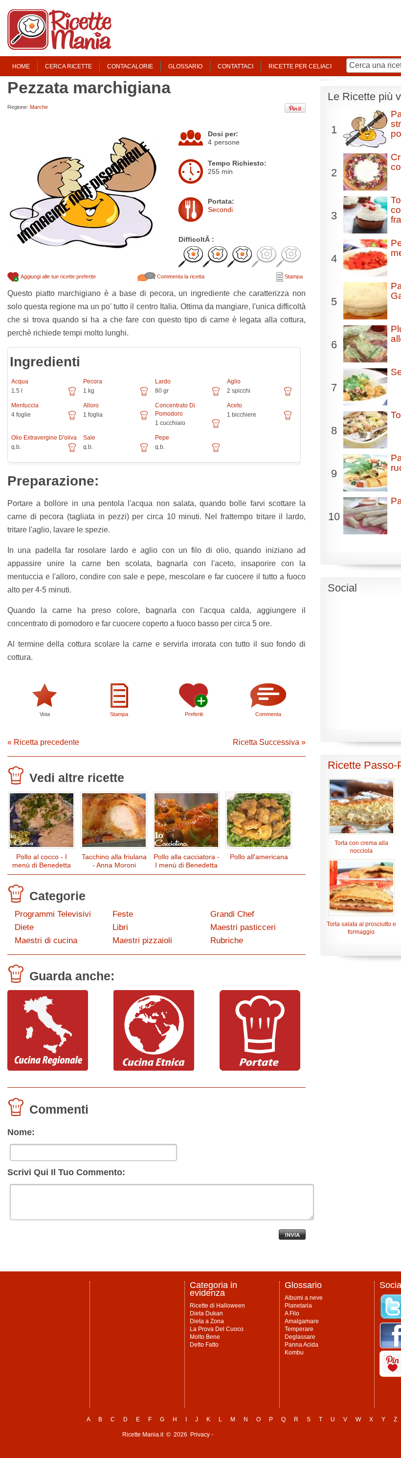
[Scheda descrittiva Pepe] (216, 450)
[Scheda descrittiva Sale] (144, 450)
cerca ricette (68, 66)
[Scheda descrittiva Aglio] (287, 394)
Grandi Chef (232, 914)
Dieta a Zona (207, 1321)
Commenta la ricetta (180, 276)
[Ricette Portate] (260, 1068)
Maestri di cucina (46, 940)
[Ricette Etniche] (153, 1068)
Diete (24, 927)
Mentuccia (25, 405)
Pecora (92, 381)
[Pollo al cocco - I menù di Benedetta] (41, 822)
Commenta (268, 714)
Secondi (220, 209)
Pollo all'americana (259, 857)
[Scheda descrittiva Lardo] (216, 394)
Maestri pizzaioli (142, 940)
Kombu (294, 1352)
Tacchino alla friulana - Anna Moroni (114, 861)
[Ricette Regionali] (47, 1068)
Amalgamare (302, 1321)
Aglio (234, 381)
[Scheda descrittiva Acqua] (72, 394)
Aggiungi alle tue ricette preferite (58, 276)
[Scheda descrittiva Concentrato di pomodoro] (216, 426)
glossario (185, 66)
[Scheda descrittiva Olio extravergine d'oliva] (72, 450)
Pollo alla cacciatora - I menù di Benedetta (187, 861)
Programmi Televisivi (53, 914)
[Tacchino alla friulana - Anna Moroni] (114, 822)
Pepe (162, 437)
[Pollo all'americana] (258, 822)
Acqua (19, 381)
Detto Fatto (204, 1344)
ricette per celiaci (300, 66)
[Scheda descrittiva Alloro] (144, 418)
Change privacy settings (247, 1434)
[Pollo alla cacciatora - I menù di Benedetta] (186, 822)
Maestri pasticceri (243, 927)
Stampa (293, 276)
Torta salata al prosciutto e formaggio (361, 928)
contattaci (235, 66)
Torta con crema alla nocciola (361, 847)
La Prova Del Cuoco (217, 1329)
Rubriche (226, 940)
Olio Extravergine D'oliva (44, 437)
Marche (39, 107)
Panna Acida (301, 1344)
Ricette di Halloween (217, 1305)
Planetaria (298, 1305)
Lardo (163, 381)
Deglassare (300, 1336)
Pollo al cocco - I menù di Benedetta (41, 861)
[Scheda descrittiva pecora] (144, 394)
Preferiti (194, 714)
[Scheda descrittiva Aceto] (287, 418)
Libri (120, 927)
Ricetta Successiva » (269, 742)
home (21, 66)
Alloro (91, 405)
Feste (122, 914)
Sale (89, 437)
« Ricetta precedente (43, 742)
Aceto (234, 405)
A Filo (292, 1313)
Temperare (299, 1329)
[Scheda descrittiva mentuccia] (72, 418)
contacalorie (130, 66)
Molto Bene (205, 1336)
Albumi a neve (304, 1297)
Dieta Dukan (206, 1313)
